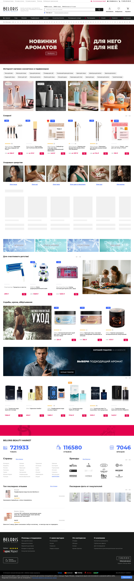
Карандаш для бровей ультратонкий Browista (98, 148)
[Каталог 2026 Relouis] (77, 471)
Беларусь (6, 463)
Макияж (24, 18)
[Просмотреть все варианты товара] (20, 153)
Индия (38, 476)
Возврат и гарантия (28, 548)
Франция (22, 468)
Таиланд (6, 470)
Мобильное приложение (50, 1)
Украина (54, 472)
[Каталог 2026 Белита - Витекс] (77, 465)
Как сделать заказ (27, 540)
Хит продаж (127, 18)
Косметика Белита (58, 18)
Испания (38, 465)
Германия (39, 463)
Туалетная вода (117, 77)
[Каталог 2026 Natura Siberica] (123, 465)
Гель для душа (62, 77)
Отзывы (74, 540)
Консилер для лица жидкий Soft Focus (12, 148)
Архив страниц (77, 548)
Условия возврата (31, 1)
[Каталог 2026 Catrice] (92, 476)
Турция (21, 470)
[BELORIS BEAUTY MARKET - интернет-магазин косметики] (10, 9)
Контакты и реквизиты (101, 540)
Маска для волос (35, 77)
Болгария (55, 465)
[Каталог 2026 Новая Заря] (107, 471)
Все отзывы (53, 486)
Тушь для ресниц (35, 73)
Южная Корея (7, 474)
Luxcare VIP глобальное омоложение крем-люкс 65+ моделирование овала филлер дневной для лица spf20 (27, 515)
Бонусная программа (28, 551)
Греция (21, 465)
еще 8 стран (55, 476)
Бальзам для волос (103, 77)
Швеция (54, 463)
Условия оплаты (19, 1)
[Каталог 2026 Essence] (123, 476)
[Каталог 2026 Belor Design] (123, 471)
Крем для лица (81, 73)
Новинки (115, 18)
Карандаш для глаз (76, 77)
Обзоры (74, 543)
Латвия (21, 463)
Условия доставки (8, 1)
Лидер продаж (54, 548)
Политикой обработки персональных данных (44, 577)
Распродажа (91, 18)
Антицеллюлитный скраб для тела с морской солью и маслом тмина (64, 334)
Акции (103, 18)
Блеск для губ (22, 77)
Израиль (6, 465)
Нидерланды (23, 474)
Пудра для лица (10, 77)
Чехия (5, 472)
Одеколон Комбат (33, 408)
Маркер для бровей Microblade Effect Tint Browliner (77, 148)
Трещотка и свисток (15, 287)
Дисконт (45, 18)
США (37, 468)
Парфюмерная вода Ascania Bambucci (26, 492)
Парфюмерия (35, 18)
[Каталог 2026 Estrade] (107, 465)
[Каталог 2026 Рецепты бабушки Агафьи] (92, 465)
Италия (38, 472)
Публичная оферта (100, 543)
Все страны (19, 459)
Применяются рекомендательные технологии (108, 548)
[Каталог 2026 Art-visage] (92, 471)
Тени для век (9, 73)
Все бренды (7, 22)
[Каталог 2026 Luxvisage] (77, 476)
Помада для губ (48, 73)
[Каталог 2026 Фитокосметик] (107, 476)
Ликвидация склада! (74, 18)
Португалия (55, 468)
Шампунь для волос (95, 73)
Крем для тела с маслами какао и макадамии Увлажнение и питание (91, 334)
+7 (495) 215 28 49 (123, 558)
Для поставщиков (99, 546)
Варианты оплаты (27, 543)
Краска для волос (110, 73)
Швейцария (39, 474)
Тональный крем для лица (65, 73)
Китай (37, 470)
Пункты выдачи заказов (61, 12)
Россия (5, 468)
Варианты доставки (28, 546)
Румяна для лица (49, 77)
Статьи (74, 546)
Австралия (22, 472)
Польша (5, 476)
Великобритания (24, 476)
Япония (54, 470)
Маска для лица (21, 73)
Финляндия (55, 474)
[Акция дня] (67, 44)
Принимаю (126, 577)
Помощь (39, 1)
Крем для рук (90, 77)
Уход (15, 18)
